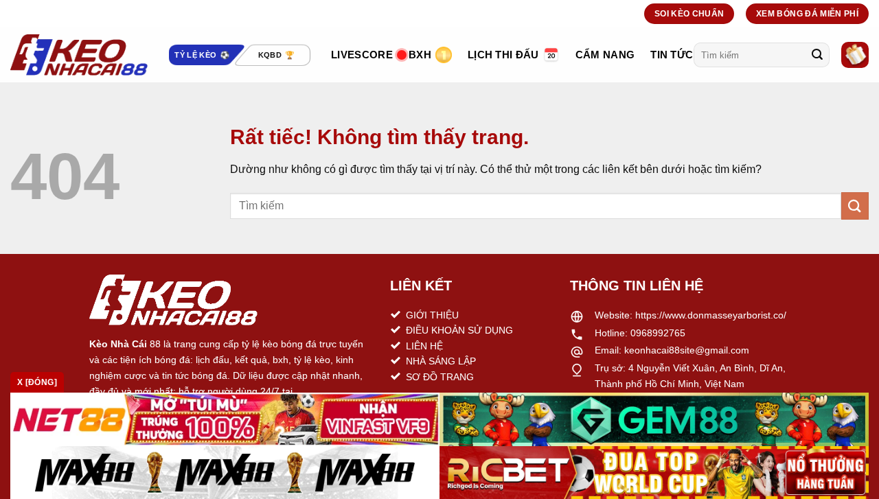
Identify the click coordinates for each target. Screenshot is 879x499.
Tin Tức (671, 54)
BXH (420, 54)
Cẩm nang (605, 54)
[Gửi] (817, 55)
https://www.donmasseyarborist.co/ (710, 315)
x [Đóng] (37, 382)
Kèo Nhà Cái (118, 343)
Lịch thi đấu (503, 54)
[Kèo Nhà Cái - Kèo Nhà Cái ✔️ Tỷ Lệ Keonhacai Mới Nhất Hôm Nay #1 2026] (79, 55)
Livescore (362, 54)
